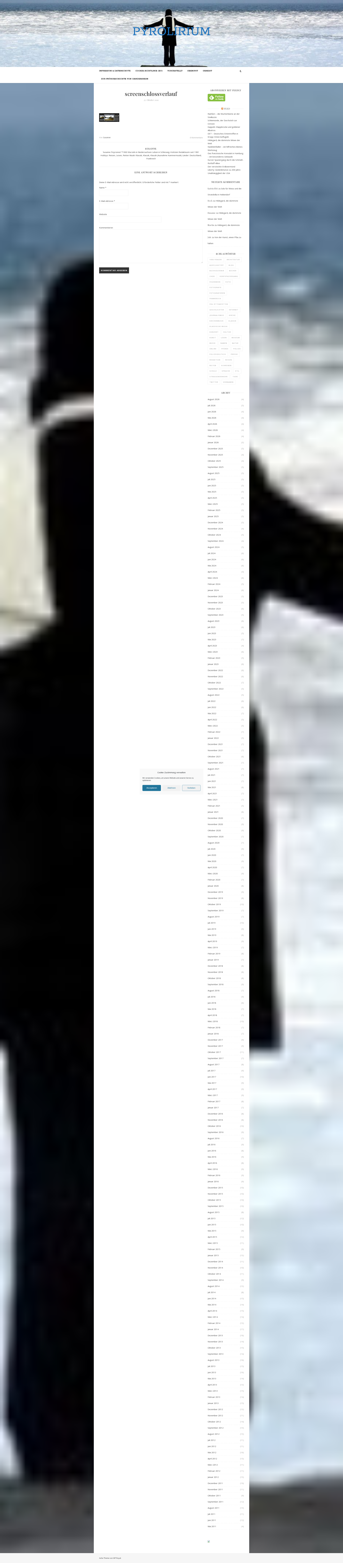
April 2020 (212, 867)
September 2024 (215, 541)
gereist (207, 71)
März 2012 (213, 1464)
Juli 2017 (211, 1070)
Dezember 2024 (215, 522)
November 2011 (215, 1489)
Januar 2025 (213, 516)
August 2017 (213, 1064)
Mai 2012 (212, 1452)
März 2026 (213, 430)
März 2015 (213, 1243)
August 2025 (213, 473)
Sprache (226, 371)
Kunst (213, 338)
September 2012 (215, 1427)
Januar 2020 (213, 885)
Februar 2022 (214, 731)
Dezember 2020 (215, 818)
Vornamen (228, 382)
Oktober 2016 (214, 1126)
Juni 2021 (212, 781)
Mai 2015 (212, 1230)
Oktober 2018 (214, 978)
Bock (210, 200)
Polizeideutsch (218, 354)
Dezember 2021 (215, 744)
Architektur (233, 260)
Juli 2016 (211, 1144)
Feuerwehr (215, 282)
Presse (234, 354)
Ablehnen (171, 788)
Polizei (237, 349)
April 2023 (212, 645)
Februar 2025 (214, 510)
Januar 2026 (213, 442)
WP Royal (117, 1558)
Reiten (213, 365)
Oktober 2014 (214, 1273)
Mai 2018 (212, 1009)
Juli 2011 (211, 1514)
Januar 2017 (213, 1107)
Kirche (232, 315)
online (213, 349)
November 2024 (215, 528)
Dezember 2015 (215, 1187)
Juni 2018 (212, 1002)
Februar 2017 (214, 1101)
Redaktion (215, 360)
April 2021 (212, 793)
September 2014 (215, 1280)
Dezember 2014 (215, 1261)
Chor (212, 276)
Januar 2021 (213, 812)
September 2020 (215, 836)
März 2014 (213, 1317)
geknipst (192, 71)
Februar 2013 (214, 1397)
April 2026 (212, 424)
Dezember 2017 (215, 1039)
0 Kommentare (196, 137)
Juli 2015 (211, 1218)
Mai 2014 (212, 1304)
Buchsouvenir (217, 271)
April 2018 (212, 1015)
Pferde (224, 349)
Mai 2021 (212, 787)
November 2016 (215, 1119)
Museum (236, 338)
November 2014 (215, 1267)
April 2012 (212, 1458)
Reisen (228, 360)
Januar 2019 (213, 959)
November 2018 (215, 972)
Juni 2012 (212, 1446)
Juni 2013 (212, 1372)
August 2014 (213, 1286)
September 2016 (215, 1132)
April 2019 (212, 941)
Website (103, 214)
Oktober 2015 (214, 1200)
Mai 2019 (212, 935)
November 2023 (215, 602)
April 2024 (212, 571)
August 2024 (213, 547)
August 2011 (213, 1507)
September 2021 (215, 762)
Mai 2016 (212, 1156)
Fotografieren (217, 293)
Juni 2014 (212, 1298)
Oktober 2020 (214, 830)
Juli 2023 (211, 627)
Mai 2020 (212, 861)
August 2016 (213, 1138)
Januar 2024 (213, 590)
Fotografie (215, 287)
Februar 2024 (214, 584)
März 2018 (213, 1021)
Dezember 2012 (215, 1409)
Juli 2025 (211, 479)
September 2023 (215, 614)
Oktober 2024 (214, 534)
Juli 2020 (211, 849)
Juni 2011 (212, 1520)
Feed (227, 108)
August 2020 (213, 842)
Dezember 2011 (215, 1483)
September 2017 (215, 1058)
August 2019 (213, 916)
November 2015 (215, 1193)
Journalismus (217, 315)
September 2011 (215, 1501)
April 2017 (212, 1089)
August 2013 (213, 1360)
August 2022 (213, 695)
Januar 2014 (213, 1329)
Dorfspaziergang (229, 276)
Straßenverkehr (219, 377)
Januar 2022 (213, 738)
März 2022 (213, 725)
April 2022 (212, 719)
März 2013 (213, 1390)
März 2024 (213, 578)
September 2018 (215, 984)
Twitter (214, 382)
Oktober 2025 (214, 461)
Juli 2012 (211, 1440)
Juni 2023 (212, 633)
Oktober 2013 (214, 1347)
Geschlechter (217, 310)
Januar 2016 (213, 1181)
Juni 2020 (212, 855)
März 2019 (213, 947)
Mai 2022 (212, 713)
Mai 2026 (212, 417)
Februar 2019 (214, 953)
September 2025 (215, 467)
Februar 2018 (214, 1027)
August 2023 (213, 621)
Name (102, 187)
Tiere (235, 377)
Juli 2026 (211, 405)
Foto (228, 282)
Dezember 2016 (215, 1113)
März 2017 (213, 1095)
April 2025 (212, 497)
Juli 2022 (211, 701)
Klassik (232, 321)
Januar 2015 (213, 1255)
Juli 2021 (211, 775)
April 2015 (212, 1237)
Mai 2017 (212, 1083)
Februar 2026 (214, 436)
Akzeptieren (151, 788)
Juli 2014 (211, 1292)
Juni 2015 (212, 1224)
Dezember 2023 (215, 596)
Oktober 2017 (214, 1052)
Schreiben (226, 365)
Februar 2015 (214, 1249)
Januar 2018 (213, 1033)
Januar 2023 (213, 664)
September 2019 (215, 910)
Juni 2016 (212, 1150)
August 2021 (213, 768)
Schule (213, 371)
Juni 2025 (212, 485)
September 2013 (215, 1354)
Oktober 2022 (214, 682)
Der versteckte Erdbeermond (221, 166)
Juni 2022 (212, 707)
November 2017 (215, 1046)
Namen (224, 343)
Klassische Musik (219, 326)
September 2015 (215, 1206)
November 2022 (215, 676)
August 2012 (213, 1434)
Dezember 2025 (215, 448)
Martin (211, 225)
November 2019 (215, 898)
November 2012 (215, 1415)
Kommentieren (106, 227)
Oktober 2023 (214, 608)
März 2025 (213, 504)
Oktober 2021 (214, 756)
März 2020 (213, 873)
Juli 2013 (211, 1366)
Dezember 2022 (215, 670)
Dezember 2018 (215, 966)
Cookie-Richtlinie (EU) (149, 71)
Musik (213, 343)
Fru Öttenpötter (219, 304)
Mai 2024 (212, 565)
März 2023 (213, 651)
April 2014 (212, 1310)
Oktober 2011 (214, 1495)
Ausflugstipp (217, 265)
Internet (233, 310)
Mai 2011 (212, 1526)
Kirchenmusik (217, 321)
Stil (237, 371)
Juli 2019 (211, 922)
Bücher (232, 271)
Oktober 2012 (214, 1421)
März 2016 (213, 1169)
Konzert (214, 332)
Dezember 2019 (215, 892)
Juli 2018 (211, 996)
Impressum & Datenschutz (115, 71)
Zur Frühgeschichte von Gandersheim (124, 79)
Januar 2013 (213, 1403)
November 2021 (215, 750)
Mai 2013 (212, 1378)
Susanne (107, 137)
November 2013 (215, 1341)
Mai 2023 (212, 639)
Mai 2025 (212, 491)
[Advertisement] (151, 108)
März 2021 (213, 799)
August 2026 (213, 399)
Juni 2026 (212, 411)
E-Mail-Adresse (107, 201)
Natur (235, 343)
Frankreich (215, 298)
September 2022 (215, 688)
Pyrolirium (172, 32)
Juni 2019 (212, 929)
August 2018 (213, 990)
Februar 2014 (214, 1323)
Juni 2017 (212, 1076)
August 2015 (213, 1212)
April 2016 (212, 1163)
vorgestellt (174, 71)
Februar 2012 (214, 1471)
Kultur (227, 332)
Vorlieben (191, 788)
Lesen (224, 338)
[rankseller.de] (226, 1541)
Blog (231, 265)
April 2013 (212, 1384)
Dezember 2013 (215, 1335)
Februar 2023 (214, 658)
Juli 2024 (211, 553)
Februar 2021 (214, 805)
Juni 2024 (212, 559)
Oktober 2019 (214, 904)
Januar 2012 (213, 1477)
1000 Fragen (216, 260)
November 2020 (215, 824)
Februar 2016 (214, 1175)
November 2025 (215, 454)
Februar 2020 (214, 879)
